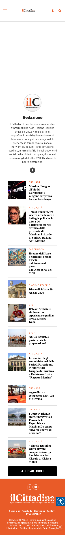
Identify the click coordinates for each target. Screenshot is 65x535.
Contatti (51, 511)
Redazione (14, 511)
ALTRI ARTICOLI (32, 471)
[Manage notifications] (60, 527)
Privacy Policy (33, 514)
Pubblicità (27, 511)
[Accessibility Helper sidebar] (60, 501)
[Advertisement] (32, 55)
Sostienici (39, 511)
